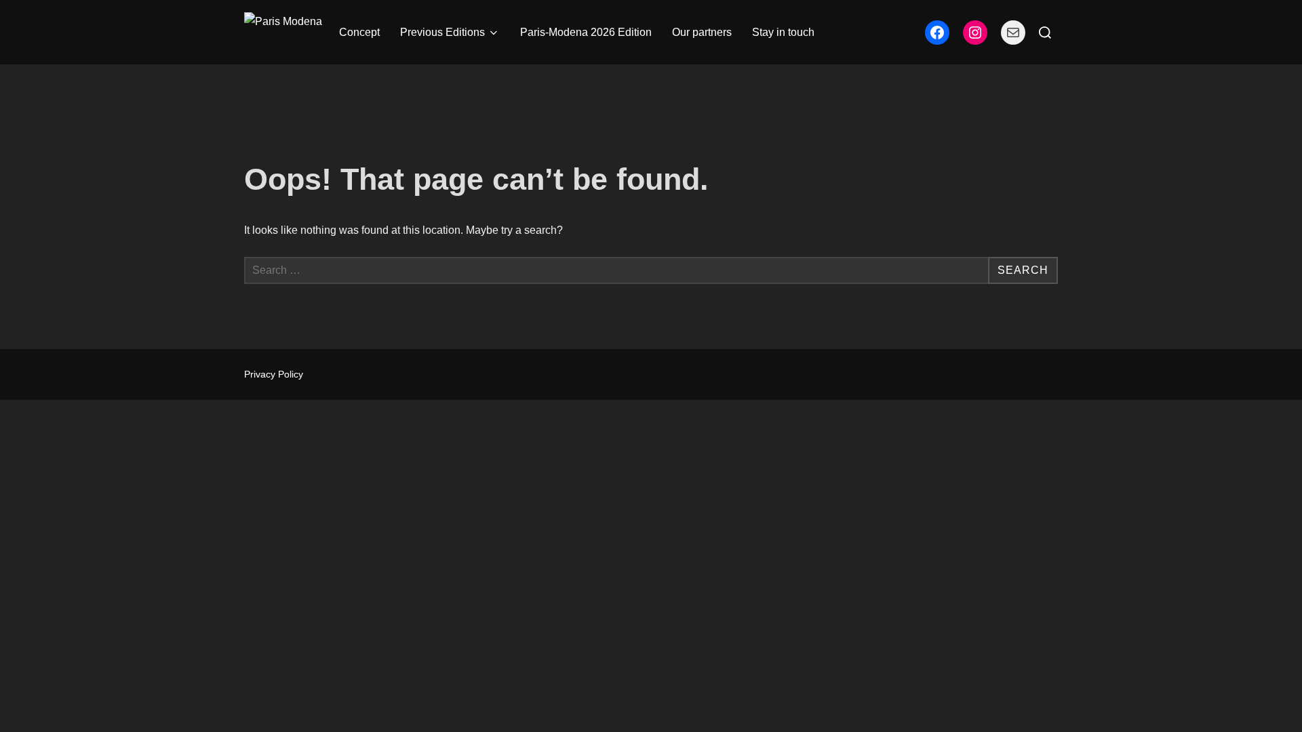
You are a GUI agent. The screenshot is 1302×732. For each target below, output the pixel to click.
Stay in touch (783, 32)
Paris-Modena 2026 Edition (586, 32)
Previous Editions (442, 32)
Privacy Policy (273, 374)
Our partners (702, 32)
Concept (359, 32)
